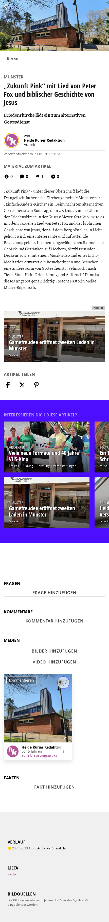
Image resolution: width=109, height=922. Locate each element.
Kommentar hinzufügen (55, 621)
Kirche (12, 59)
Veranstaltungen (64, 466)
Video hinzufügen (54, 662)
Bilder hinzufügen (54, 651)
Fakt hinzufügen (54, 787)
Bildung (28, 466)
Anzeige (14, 355)
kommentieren (21, 680)
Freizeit (14, 466)
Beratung (43, 466)
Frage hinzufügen (54, 592)
